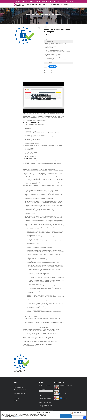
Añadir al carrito (52, 66)
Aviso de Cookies (16, 398)
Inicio (28, 4)
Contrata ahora (33, 4)
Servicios (39, 4)
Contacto (66, 4)
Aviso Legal (16, 400)
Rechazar (66, 415)
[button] (71, 4)
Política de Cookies (17, 416)
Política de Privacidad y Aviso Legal (19, 393)
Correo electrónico (42, 389)
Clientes (50, 4)
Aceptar (53, 415)
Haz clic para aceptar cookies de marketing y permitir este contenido (43, 97)
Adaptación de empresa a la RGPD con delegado (20, 371)
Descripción (43, 79)
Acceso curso (56, 4)
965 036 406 (55, 1)
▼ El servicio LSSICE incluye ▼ (50, 62)
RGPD (45, 16)
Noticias (61, 4)
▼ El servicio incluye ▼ (49, 41)
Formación (45, 4)
